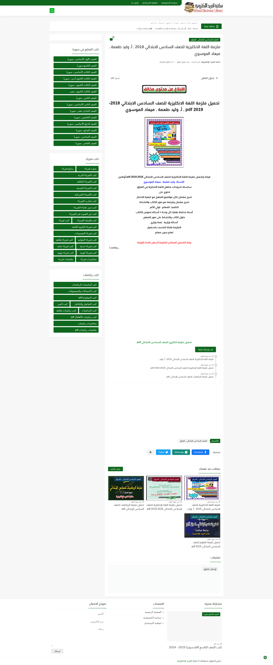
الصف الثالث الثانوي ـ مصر (83, 91)
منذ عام (216, 644)
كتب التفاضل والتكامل (86, 304)
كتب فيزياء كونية (88, 252)
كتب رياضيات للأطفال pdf (84, 317)
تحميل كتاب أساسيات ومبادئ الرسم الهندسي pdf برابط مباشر (167, 26)
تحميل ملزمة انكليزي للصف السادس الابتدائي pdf (164, 342)
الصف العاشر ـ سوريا (86, 143)
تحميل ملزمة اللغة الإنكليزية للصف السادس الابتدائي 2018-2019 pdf (182, 368)
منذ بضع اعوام (206, 356)
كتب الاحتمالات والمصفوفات (82, 291)
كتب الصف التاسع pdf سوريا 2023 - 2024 (195, 647)
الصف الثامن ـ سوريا (86, 98)
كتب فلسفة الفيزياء (87, 220)
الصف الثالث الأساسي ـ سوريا (81, 72)
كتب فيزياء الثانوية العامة (84, 227)
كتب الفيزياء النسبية (87, 188)
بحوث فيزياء (91, 168)
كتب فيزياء (64, 220)
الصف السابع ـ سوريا (86, 130)
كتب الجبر (63, 304)
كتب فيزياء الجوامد (87, 239)
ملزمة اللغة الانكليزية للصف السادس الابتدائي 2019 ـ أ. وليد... (186, 359)
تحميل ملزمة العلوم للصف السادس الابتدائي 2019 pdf (206, 544)
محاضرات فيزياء (88, 259)
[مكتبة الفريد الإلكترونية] (203, 7)
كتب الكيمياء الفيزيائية (86, 194)
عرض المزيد (115, 469)
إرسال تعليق (210, 569)
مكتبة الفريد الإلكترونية (187, 661)
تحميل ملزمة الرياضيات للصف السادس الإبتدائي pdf (190, 376)
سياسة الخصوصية (169, 3)
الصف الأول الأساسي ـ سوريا (82, 59)
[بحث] (52, 10)
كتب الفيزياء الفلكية (87, 181)
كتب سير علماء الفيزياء (85, 207)
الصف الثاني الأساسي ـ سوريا (82, 104)
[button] (200, 452)
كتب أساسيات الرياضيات (84, 284)
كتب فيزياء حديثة (88, 246)
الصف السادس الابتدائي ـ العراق (204, 40)
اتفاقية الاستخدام (150, 3)
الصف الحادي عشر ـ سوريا (83, 111)
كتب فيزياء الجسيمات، (85, 233)
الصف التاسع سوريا (87, 65)
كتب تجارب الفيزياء (87, 201)
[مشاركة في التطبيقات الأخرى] (150, 452)
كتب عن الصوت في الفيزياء (83, 214)
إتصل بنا (134, 3)
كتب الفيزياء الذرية (87, 175)
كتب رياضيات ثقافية (66, 310)
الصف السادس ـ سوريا (85, 136)
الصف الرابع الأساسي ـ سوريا (82, 123)
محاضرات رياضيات (87, 323)
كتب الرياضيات (89, 310)
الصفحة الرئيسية (153, 612)
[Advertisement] (164, 408)
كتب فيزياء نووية (66, 252)
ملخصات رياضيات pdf (86, 330)
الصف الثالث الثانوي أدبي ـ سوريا (80, 78)
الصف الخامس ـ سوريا (85, 117)
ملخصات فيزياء (65, 259)
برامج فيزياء (67, 168)
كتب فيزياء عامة (65, 246)
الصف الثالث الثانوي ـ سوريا (83, 85)
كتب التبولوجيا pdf (88, 297)
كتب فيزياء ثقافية (64, 239)
